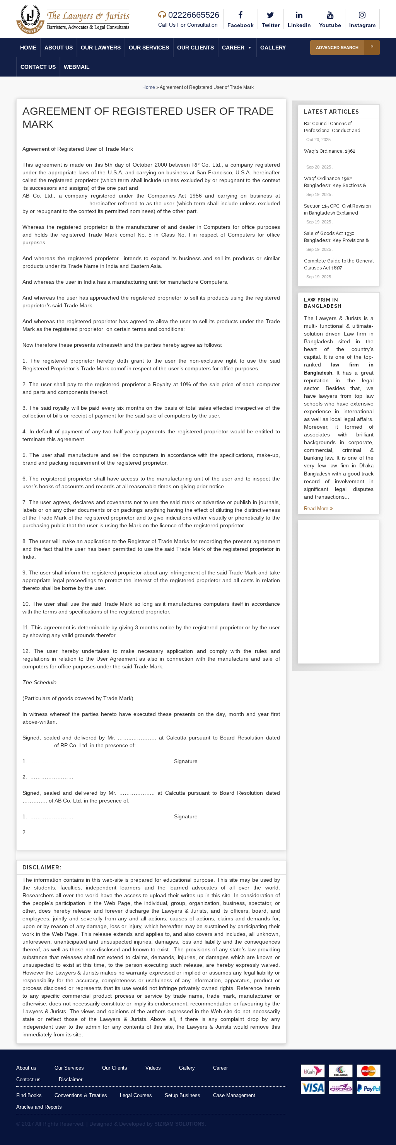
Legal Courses (136, 1095)
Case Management (234, 1095)
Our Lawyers (101, 47)
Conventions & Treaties (81, 1095)
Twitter (271, 25)
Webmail (77, 67)
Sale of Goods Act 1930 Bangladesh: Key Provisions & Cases (336, 240)
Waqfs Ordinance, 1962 (329, 151)
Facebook (240, 25)
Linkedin (299, 25)
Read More (317, 508)
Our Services (149, 47)
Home (28, 47)
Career (233, 47)
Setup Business (182, 1095)
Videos (153, 1068)
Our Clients (195, 47)
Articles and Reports (39, 1107)
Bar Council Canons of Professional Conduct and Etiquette (332, 130)
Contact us (38, 67)
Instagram (362, 25)
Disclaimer (70, 1079)
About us (58, 47)
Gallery (273, 47)
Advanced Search (337, 47)
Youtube (330, 25)
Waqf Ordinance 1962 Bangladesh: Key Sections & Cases (335, 185)
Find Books (29, 1095)
